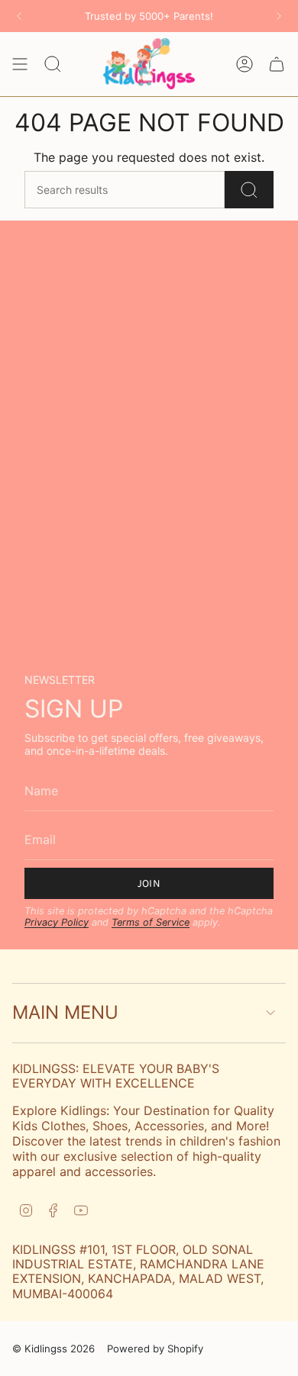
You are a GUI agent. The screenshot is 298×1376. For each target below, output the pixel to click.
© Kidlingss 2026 (53, 1348)
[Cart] (277, 63)
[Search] (249, 189)
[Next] (279, 16)
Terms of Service (150, 922)
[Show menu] (20, 63)
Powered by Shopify (155, 1348)
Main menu (65, 1012)
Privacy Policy (56, 922)
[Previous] (19, 16)
